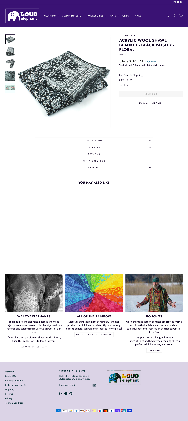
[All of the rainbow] (94, 293)
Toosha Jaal (128, 35)
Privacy (8, 398)
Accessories (96, 15)
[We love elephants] (34, 293)
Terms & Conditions (14, 403)
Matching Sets (72, 15)
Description (94, 141)
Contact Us (10, 376)
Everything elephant (34, 347)
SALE (138, 15)
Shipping (137, 65)
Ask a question (94, 161)
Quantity (126, 80)
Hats (113, 15)
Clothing (50, 15)
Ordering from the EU (15, 385)
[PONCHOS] (154, 293)
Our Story (9, 372)
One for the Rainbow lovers (94, 335)
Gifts (126, 15)
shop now (154, 350)
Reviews (94, 167)
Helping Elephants (14, 380)
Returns (94, 154)
